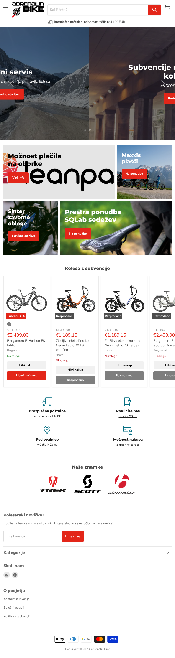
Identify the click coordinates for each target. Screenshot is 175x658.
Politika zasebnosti (16, 616)
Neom (59, 355)
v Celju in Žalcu (47, 445)
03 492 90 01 (128, 416)
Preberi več (87, 99)
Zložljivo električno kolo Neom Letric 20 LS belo (122, 343)
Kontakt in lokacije (16, 599)
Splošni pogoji (13, 607)
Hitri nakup (26, 365)
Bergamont (14, 350)
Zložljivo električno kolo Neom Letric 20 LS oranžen (73, 345)
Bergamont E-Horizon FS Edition (26, 343)
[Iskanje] (154, 10)
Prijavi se (72, 536)
